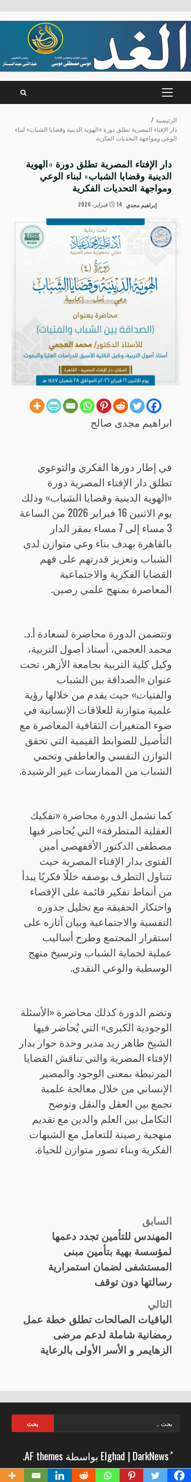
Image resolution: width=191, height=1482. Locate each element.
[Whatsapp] (87, 405)
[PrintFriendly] (53, 405)
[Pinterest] (103, 405)
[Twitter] (137, 405)
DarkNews (151, 1455)
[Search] (23, 92)
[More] (37, 405)
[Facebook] (153, 405)
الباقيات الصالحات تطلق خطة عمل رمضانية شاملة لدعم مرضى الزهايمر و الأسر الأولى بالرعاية (97, 1326)
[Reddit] (120, 405)
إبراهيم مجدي (142, 204)
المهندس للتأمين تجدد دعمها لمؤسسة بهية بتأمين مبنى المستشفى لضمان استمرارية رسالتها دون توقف (110, 1250)
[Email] (70, 405)
